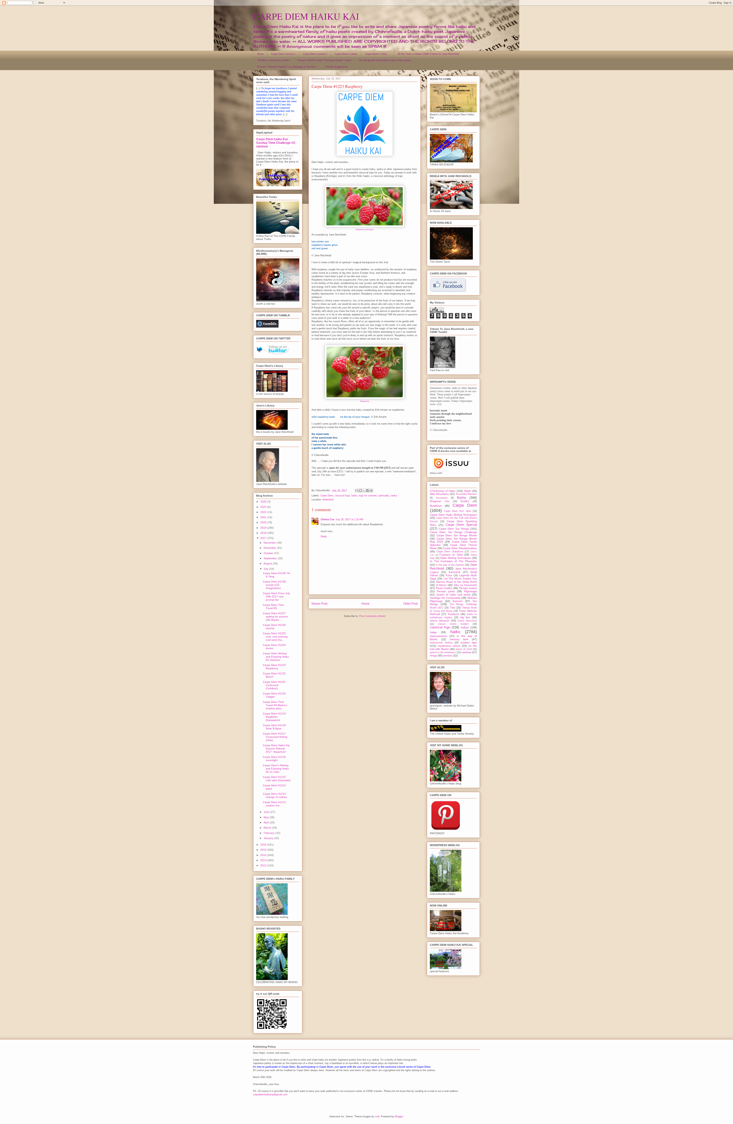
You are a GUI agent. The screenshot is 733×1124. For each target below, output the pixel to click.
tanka (394, 495)
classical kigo (342, 495)
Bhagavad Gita (439, 501)
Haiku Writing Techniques (455, 557)
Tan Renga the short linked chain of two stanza (385, 60)
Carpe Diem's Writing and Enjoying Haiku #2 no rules (276, 768)
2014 (263, 855)
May (267, 817)
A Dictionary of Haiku (443, 490)
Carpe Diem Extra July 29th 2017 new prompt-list (276, 596)
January (269, 838)
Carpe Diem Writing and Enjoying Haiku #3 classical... (276, 656)
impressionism (438, 636)
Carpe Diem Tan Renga (454, 528)
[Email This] (357, 490)
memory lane (459, 639)
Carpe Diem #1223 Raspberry (274, 667)
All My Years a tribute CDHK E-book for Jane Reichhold (428, 54)
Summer (457, 601)
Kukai (449, 575)
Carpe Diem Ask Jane (457, 511)
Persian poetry (468, 588)
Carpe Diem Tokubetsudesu (460, 548)
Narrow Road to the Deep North (456, 581)
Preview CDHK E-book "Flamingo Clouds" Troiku (324, 60)
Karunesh (454, 572)
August (268, 563)
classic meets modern (453, 624)
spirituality (383, 495)
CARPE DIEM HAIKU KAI (306, 16)
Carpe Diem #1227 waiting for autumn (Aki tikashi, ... (275, 616)
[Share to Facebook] (368, 490)
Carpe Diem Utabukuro (449, 551)
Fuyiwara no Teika (451, 554)
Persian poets (446, 591)
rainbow (466, 652)
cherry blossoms (467, 620)
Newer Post (319, 603)
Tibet (452, 607)
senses (447, 655)
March (268, 827)
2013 (263, 860)
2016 (263, 844)
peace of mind (464, 649)
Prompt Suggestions (336, 66)
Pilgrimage (470, 591)
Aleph (467, 490)
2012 (263, 865)
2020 (263, 522)
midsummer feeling (441, 642)
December (270, 542)
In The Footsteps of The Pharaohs (453, 561)
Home (260, 54)
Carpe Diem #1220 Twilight (274, 695)
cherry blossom (439, 620)
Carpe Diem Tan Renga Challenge (453, 532)
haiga (433, 632)
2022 (263, 512)
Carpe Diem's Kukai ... (377, 54)
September (271, 558)
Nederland (327, 499)
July (266, 568)
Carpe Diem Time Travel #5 (273, 606)
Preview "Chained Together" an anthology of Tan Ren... (287, 66)
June (267, 811)
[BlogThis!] (360, 490)
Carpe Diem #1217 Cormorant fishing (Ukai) (275, 737)
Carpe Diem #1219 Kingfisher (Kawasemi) (274, 717)
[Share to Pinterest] (371, 490)
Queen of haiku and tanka (453, 594)
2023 (263, 506)
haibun (465, 627)
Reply (324, 536)
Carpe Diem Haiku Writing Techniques (453, 514)
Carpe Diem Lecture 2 (315, 54)
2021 (263, 517)
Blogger (399, 1116)
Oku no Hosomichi (465, 585)
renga (433, 655)
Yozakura (453, 614)
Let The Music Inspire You (460, 578)
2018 (263, 532)
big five (465, 617)
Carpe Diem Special (461, 525)
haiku (354, 495)
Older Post (410, 603)
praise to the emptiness (443, 652)
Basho (461, 497)
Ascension (442, 498)
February (269, 832)
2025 (263, 501)
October (269, 553)
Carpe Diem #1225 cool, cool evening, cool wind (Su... (275, 636)
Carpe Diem (326, 495)
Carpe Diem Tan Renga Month (457, 535)
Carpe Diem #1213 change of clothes (275, 795)
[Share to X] (364, 490)
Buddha (465, 501)
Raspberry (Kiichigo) (364, 229)
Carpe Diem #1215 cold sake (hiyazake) (277, 778)
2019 (263, 527)
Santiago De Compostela (445, 597)
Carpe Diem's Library (346, 54)
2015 (263, 849)
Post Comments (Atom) (372, 616)
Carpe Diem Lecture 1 (283, 54)
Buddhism (436, 505)
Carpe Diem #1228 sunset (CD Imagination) (274, 585)
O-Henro (441, 585)
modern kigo (468, 642)
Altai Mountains (439, 493)
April (267, 822)
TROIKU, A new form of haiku (273, 60)
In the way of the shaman (450, 565)
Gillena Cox (327, 519)
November (270, 547)
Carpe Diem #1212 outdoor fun (274, 804)
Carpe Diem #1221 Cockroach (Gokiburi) (274, 685)
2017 (263, 538)
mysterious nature (449, 645)
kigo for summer (368, 495)
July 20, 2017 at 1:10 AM (349, 519)
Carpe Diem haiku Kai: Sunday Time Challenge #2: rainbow (276, 142)
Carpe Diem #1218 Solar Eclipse (274, 727)
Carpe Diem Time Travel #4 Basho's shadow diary (275, 705)
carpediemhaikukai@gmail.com (270, 1094)
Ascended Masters (466, 494)
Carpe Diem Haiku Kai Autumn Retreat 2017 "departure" (276, 748)
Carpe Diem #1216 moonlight (274, 758)
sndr (377, 1116)
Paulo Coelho (444, 588)
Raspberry (364, 401)
